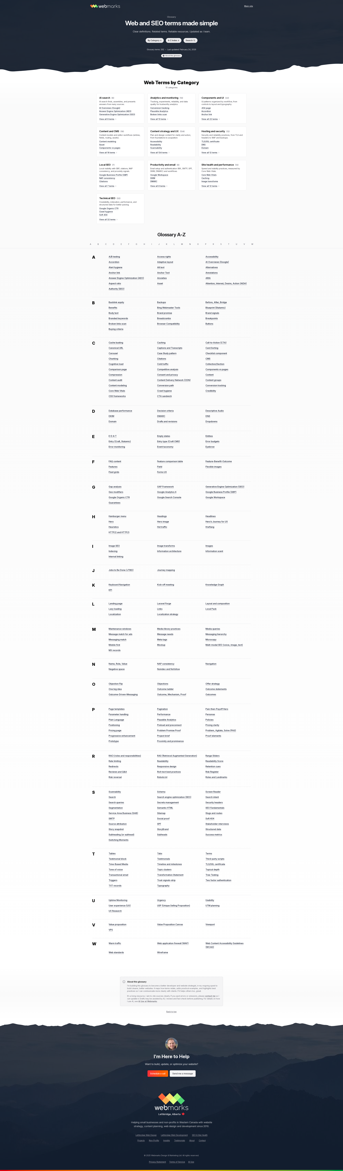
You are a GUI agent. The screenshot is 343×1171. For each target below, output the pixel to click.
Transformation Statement (170, 875)
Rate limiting (115, 761)
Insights (166, 1140)
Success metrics (214, 834)
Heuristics (114, 527)
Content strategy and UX (164, 131)
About (192, 1140)
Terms (209, 853)
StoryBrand (163, 829)
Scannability (156, 148)
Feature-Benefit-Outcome (219, 461)
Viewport (210, 924)
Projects (141, 1140)
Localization (115, 614)
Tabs (159, 853)
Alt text (160, 267)
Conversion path (165, 385)
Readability (155, 145)
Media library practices (168, 628)
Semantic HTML (165, 807)
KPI (110, 590)
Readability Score (214, 761)
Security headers (214, 802)
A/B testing (114, 256)
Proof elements (213, 735)
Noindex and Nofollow (168, 669)
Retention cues (213, 766)
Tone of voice (116, 869)
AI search (104, 97)
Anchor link (207, 114)
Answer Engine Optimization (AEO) (115, 111)
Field (159, 466)
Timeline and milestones (169, 864)
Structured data (213, 829)
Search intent (212, 797)
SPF (159, 824)
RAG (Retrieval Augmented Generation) (177, 755)
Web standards (116, 952)
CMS (208, 358)
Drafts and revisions (167, 421)
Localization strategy (167, 614)
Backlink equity (116, 302)
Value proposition (117, 924)
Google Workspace (159, 175)
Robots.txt (162, 777)
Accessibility (156, 141)
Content (210, 374)
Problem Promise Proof (169, 730)
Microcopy (211, 639)
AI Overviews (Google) (109, 108)
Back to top (171, 1011)
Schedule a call (157, 1073)
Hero (111, 521)
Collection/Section (215, 364)
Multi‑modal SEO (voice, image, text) (224, 645)
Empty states (163, 436)
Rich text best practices (169, 771)
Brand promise (164, 313)
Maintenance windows (120, 628)
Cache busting (116, 342)
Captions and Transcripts (169, 348)
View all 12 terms (209, 152)
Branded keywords (118, 318)
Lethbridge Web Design (146, 1135)
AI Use (191, 1162)
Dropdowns (211, 421)
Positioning (114, 725)
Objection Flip (116, 683)
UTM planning (212, 905)
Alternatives (212, 267)
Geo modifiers (116, 492)
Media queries (213, 628)
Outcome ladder (165, 689)
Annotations (212, 272)
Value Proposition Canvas (170, 924)
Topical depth (212, 869)
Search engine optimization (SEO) (174, 797)
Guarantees (114, 502)
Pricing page (115, 730)
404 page (206, 108)
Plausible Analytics (159, 111)
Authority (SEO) (116, 288)
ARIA (208, 278)
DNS (204, 145)
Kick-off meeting (165, 584)
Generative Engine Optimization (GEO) (117, 114)
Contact (202, 1140)
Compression (115, 374)
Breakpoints (212, 318)
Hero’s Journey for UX (217, 521)
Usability (210, 900)
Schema (161, 791)
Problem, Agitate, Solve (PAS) (221, 730)
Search (189, 40)
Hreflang (210, 527)
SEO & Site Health (200, 1135)
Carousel (113, 353)
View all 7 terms (106, 186)
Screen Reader (213, 791)
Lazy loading (115, 609)
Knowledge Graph (215, 584)
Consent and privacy (167, 374)
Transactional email (118, 875)
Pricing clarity (212, 725)
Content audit (115, 380)
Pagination (162, 709)
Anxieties (162, 278)
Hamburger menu (117, 516)
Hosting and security (213, 131)
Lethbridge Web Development (174, 1135)
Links (159, 609)
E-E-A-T (113, 436)
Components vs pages (109, 148)
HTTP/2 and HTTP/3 (119, 532)
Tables (112, 853)
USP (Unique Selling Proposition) (173, 905)
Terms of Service (177, 1162)
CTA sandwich (164, 396)
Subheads (162, 834)
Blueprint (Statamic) (215, 307)
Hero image (163, 521)
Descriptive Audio (215, 410)
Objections (162, 683)
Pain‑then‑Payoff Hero (217, 709)
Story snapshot (116, 829)
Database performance (120, 410)
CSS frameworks (117, 396)
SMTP (112, 818)
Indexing (113, 551)
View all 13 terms (158, 119)
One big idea (115, 689)
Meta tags (162, 639)
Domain (205, 148)
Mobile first (114, 645)
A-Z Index (173, 40)
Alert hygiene (115, 267)
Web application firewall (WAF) (173, 943)
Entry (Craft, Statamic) (120, 441)
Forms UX (162, 472)
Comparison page (118, 369)
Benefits (113, 307)
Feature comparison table (170, 461)
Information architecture (169, 551)
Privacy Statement (157, 1162)
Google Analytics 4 (166, 492)
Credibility (211, 390)
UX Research (115, 911)
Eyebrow (210, 446)
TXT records (115, 885)
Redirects (113, 766)
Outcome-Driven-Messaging (123, 694)
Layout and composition (218, 603)
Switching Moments (118, 840)
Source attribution (118, 824)
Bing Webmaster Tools (168, 307)
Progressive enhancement (122, 735)
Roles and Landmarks (216, 777)
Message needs (165, 634)
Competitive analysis (167, 369)
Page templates (116, 709)
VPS (111, 929)
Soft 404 (103, 215)
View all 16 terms (107, 152)
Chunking (113, 358)
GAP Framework (165, 486)
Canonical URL (116, 348)
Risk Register (212, 771)
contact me (210, 996)
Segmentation (116, 807)
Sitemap (161, 813)
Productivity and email (162, 164)
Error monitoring (117, 446)
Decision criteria (165, 410)
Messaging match (117, 639)
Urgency (161, 900)
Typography (163, 885)
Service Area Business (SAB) (123, 813)
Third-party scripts (215, 858)
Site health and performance (218, 164)
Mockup (161, 645)
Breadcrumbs (164, 318)
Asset (102, 145)
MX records (114, 650)
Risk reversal (115, 777)
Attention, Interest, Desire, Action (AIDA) (226, 283)
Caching (205, 178)
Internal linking (116, 556)
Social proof (163, 818)
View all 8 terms (157, 186)
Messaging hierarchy (216, 634)
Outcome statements (216, 689)
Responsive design (166, 766)
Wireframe (162, 952)
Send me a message (182, 1073)
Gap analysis (115, 486)
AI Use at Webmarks (147, 1001)
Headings (162, 516)
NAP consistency (107, 178)
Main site (248, 6)
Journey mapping (166, 570)
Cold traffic (162, 364)
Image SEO (114, 545)
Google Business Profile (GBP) (113, 175)
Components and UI (213, 97)
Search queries (116, 802)
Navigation (211, 663)
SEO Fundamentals (215, 807)
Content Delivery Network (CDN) (174, 380)
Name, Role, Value (118, 663)
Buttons (209, 323)
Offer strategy (213, 683)
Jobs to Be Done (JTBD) (121, 570)
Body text (113, 313)
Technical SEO (107, 198)
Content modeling (107, 141)
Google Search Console (169, 497)
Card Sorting (212, 348)
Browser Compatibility (168, 323)
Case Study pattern (166, 353)
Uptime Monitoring (118, 900)
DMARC (153, 181)
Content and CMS (109, 131)
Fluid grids (114, 472)
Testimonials (163, 858)
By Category (155, 40)
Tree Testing (212, 875)
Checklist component (216, 353)
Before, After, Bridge (216, 302)
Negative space (117, 669)
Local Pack (211, 609)
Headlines (211, 516)
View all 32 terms (107, 219)
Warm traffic (115, 943)
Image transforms (210, 181)
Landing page (115, 603)
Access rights (164, 256)
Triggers (113, 880)
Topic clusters (164, 869)
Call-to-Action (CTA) (216, 342)
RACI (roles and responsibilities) (125, 755)
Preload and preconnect (169, 725)
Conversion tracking (159, 108)
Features (113, 466)
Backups (161, 302)
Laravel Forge (164, 603)
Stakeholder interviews (217, 824)
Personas (210, 714)
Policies (209, 719)
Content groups (213, 380)
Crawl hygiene (106, 211)
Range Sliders (212, 755)
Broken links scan (158, 114)
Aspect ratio (115, 283)
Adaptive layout (165, 262)
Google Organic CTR (108, 208)
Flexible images (213, 466)
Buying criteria (116, 329)
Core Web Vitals (209, 175)
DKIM (152, 178)
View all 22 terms (210, 119)
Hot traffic (162, 527)
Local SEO (105, 164)
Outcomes (211, 694)
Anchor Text (163, 272)
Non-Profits (154, 1140)
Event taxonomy (165, 446)
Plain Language (116, 719)
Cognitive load (116, 364)
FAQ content (115, 461)
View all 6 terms (106, 119)
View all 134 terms (158, 152)
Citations (103, 181)
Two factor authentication (218, 880)
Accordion (206, 111)
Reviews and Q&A (118, 771)
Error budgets (212, 441)
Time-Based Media (118, 864)
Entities (209, 436)
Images (209, 545)
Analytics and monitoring (164, 97)
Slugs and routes (214, 813)
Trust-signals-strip (166, 880)
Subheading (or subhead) (121, 834)
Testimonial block (117, 858)
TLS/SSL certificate (210, 141)
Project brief (163, 735)
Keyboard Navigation (119, 584)
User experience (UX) (120, 905)
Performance (163, 714)
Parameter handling (118, 714)
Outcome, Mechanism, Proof (171, 694)
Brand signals (212, 313)
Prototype (114, 741)
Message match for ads (120, 634)
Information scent (214, 551)
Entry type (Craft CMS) (168, 441)
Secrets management (168, 802)
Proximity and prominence (170, 741)
